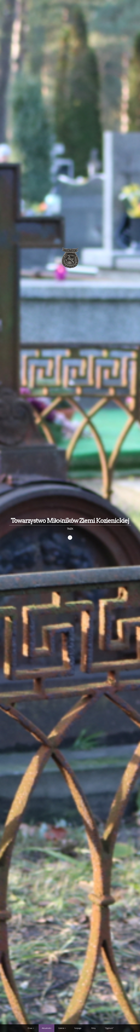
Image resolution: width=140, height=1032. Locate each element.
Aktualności (46, 1028)
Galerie (61, 1028)
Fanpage (77, 1028)
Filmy (93, 1028)
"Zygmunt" (109, 1028)
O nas (30, 1028)
